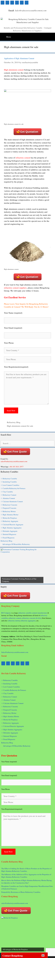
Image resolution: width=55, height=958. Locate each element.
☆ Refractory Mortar (8, 511)
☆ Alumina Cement (8, 498)
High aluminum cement (14, 69)
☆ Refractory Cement (8, 495)
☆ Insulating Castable (9, 482)
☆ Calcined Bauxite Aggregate (12, 524)
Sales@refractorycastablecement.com (14, 652)
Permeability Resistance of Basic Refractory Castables (20, 892)
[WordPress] (17, 3)
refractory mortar (14, 620)
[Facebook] (2, 3)
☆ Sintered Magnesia (8, 534)
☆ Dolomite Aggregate (9, 531)
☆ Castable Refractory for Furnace (13, 488)
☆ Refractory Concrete (9, 505)
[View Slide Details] (22, 565)
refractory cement (23, 157)
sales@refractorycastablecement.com (14, 903)
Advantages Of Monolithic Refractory (16, 544)
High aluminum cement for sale (20, 426)
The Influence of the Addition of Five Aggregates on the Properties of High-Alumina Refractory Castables (26, 875)
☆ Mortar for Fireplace (9, 518)
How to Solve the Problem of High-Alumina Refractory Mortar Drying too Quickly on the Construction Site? (26, 881)
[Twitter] (12, 3)
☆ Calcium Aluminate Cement (12, 501)
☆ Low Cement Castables (10, 485)
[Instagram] (26, 3)
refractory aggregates (28, 620)
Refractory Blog (13, 422)
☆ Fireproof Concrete (9, 508)
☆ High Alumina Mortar (9, 514)
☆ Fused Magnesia (7, 537)
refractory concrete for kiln (31, 618)
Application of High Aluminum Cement (19, 58)
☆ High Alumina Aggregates (11, 528)
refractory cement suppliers (15, 287)
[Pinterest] (7, 3)
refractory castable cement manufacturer (32, 613)
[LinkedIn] (22, 3)
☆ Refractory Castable (9, 478)
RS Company (6, 613)
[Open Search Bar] (53, 35)
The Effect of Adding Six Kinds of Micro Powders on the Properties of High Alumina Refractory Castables (26, 869)
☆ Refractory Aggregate (9, 521)
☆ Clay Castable (7, 491)
